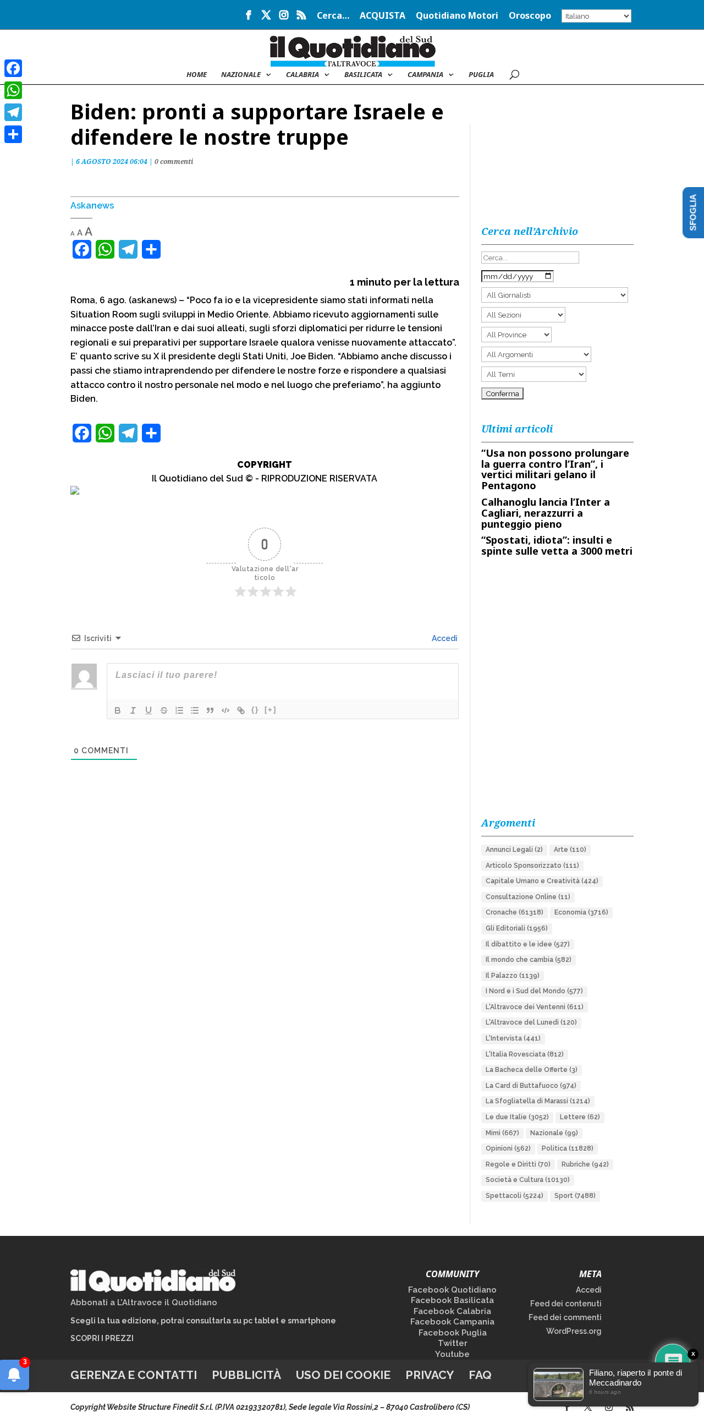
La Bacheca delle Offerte (532, 1070)
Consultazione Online (528, 897)
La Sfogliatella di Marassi (538, 1101)
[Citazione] (210, 710)
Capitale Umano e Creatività (542, 881)
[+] (271, 709)
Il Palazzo (513, 975)
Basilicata (363, 74)
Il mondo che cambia (528, 960)
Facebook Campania (452, 1322)
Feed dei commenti (565, 1317)
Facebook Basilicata (452, 1300)
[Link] (241, 710)
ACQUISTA (382, 16)
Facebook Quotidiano (452, 1290)
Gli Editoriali (517, 928)
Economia (581, 912)
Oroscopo (530, 16)
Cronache (514, 912)
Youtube (452, 1354)
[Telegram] (13, 112)
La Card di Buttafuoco (531, 1086)
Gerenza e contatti (133, 1375)
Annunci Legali (514, 849)
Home (196, 74)
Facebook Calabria (452, 1311)
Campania (425, 74)
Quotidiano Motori (457, 16)
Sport (575, 1196)
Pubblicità (246, 1375)
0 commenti (174, 161)
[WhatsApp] (13, 90)
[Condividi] (13, 134)
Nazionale (554, 1133)
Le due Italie (517, 1117)
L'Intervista (513, 1038)
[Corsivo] (133, 710)
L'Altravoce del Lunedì (531, 1022)
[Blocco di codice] (225, 710)
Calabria (302, 74)
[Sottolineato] (148, 710)
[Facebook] (13, 68)
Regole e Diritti (518, 1164)
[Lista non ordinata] (194, 710)
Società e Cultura (528, 1180)
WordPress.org (574, 1331)
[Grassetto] (117, 710)
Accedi (444, 638)
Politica (567, 1148)
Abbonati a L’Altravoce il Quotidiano (143, 1302)
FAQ (480, 1375)
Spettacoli (514, 1196)
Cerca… (333, 16)
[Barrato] (164, 710)
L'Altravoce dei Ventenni (535, 1007)
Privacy (429, 1375)
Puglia (481, 74)
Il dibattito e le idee (528, 944)
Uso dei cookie (343, 1375)
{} (255, 709)
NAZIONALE (241, 74)
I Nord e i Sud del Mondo (534, 991)
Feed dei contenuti (566, 1303)
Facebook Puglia (453, 1333)
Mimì (502, 1133)
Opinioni (508, 1148)
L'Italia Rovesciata (525, 1054)
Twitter (453, 1343)
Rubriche (585, 1164)
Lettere (580, 1117)
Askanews (92, 205)
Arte (570, 849)
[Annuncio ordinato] (179, 710)
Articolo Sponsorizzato (532, 865)
